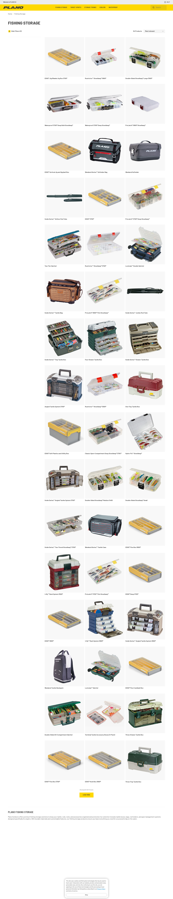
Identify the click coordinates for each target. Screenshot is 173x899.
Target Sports (75, 7)
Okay (86, 895)
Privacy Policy (101, 889)
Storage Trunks (90, 7)
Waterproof (113, 7)
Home (10, 14)
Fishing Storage (61, 7)
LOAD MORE (86, 795)
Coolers (103, 7)
